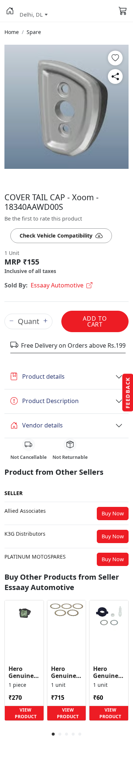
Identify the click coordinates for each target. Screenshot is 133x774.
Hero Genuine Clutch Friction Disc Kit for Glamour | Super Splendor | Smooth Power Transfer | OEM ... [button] (66, 672)
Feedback (127, 393)
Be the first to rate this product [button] (43, 218)
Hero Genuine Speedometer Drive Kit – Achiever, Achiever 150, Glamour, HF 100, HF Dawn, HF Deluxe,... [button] (109, 672)
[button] (10, 11)
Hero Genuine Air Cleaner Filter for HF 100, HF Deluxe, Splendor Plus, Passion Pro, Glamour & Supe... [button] (23, 672)
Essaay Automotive (57, 285)
